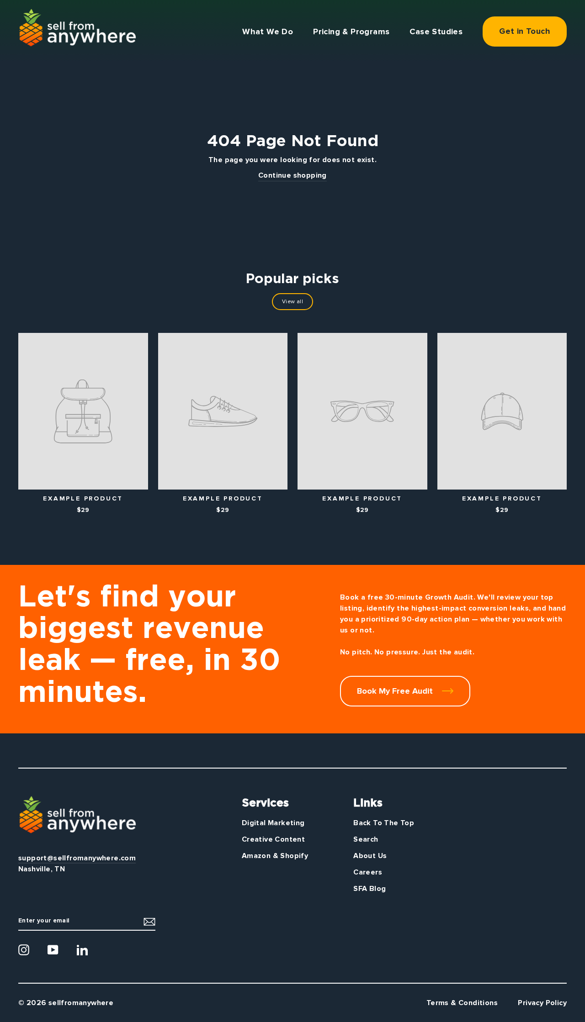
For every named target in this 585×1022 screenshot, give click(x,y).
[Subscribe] (149, 921)
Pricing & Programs (351, 31)
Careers (367, 872)
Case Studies (436, 31)
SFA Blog (369, 888)
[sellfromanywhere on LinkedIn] (82, 949)
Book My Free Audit (396, 691)
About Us (370, 855)
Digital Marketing (273, 822)
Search (365, 839)
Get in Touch (524, 31)
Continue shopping (292, 175)
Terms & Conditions (462, 1002)
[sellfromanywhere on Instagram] (23, 949)
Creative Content (273, 839)
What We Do (267, 31)
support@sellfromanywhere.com (77, 858)
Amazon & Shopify (275, 855)
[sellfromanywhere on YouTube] (53, 949)
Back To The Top (383, 822)
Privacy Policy (542, 1002)
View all (292, 301)
